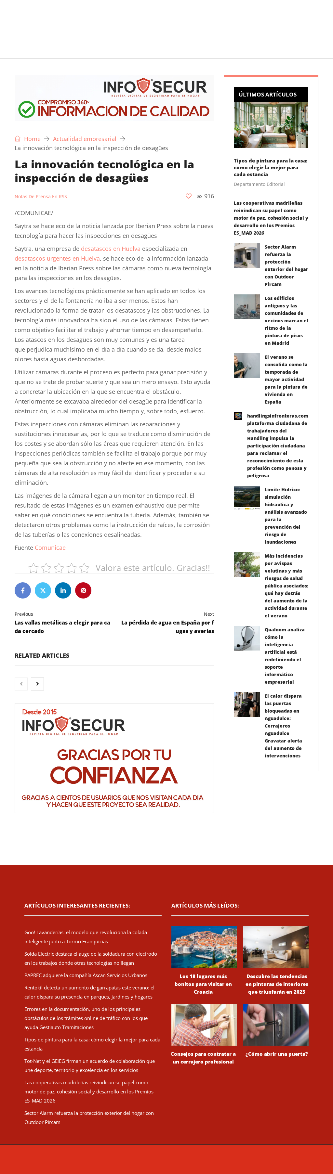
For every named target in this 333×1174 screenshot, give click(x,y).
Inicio (13, 50)
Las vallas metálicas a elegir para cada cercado (62, 623)
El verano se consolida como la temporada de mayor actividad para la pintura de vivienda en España (286, 379)
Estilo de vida (121, 50)
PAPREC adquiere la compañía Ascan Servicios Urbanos (85, 975)
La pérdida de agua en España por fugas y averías (167, 623)
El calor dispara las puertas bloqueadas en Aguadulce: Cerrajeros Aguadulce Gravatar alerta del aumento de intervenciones (283, 726)
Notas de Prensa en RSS (41, 196)
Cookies (271, 1163)
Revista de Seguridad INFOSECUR (113, 1163)
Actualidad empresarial (182, 50)
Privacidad (249, 1163)
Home (31, 139)
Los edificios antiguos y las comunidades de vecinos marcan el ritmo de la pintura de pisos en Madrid (286, 320)
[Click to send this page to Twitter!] (43, 590)
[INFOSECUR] (65, 21)
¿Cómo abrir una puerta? (277, 1054)
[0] (189, 196)
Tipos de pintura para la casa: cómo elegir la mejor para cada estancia (270, 167)
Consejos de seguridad (62, 50)
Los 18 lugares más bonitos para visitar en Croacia (203, 984)
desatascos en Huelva (110, 248)
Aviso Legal (224, 1163)
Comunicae (50, 547)
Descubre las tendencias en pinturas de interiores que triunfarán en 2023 (277, 984)
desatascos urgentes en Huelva (57, 258)
